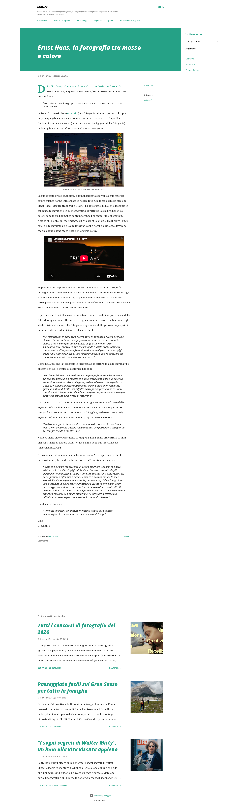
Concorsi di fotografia (130, 20)
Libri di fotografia (62, 20)
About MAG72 (192, 64)
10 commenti (55, 726)
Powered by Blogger (102, 795)
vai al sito (72, 113)
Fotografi (148, 100)
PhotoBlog (81, 20)
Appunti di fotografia (103, 20)
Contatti (190, 58)
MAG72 (42, 7)
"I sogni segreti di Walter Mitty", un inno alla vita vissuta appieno (78, 746)
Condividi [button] (148, 85)
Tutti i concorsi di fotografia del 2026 (76, 628)
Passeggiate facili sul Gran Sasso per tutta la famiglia (78, 687)
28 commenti (55, 668)
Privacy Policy (192, 70)
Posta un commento (59, 785)
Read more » (115, 668)
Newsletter (42, 20)
